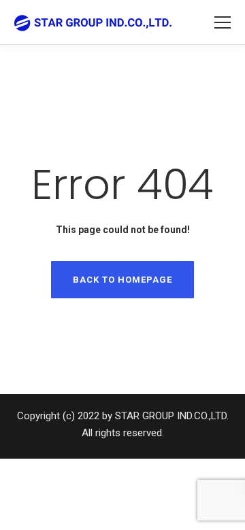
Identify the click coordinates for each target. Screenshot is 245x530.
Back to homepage (122, 280)
